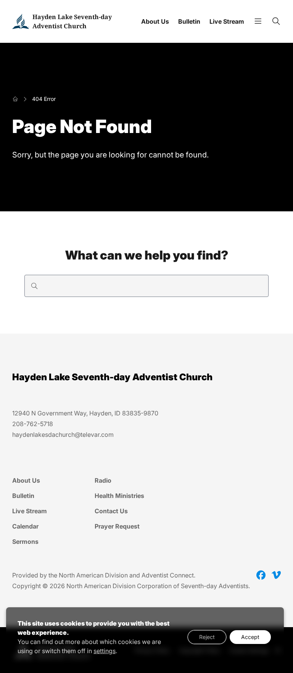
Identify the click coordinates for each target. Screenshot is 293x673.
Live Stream (226, 21)
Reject (207, 637)
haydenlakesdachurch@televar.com (63, 434)
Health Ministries (119, 495)
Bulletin (189, 21)
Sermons (25, 541)
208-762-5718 (32, 424)
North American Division (93, 575)
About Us (155, 21)
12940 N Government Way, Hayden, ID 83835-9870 (85, 413)
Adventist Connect (168, 575)
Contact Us (111, 511)
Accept (250, 637)
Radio (103, 480)
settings (104, 651)
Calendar (25, 526)
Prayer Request (117, 526)
